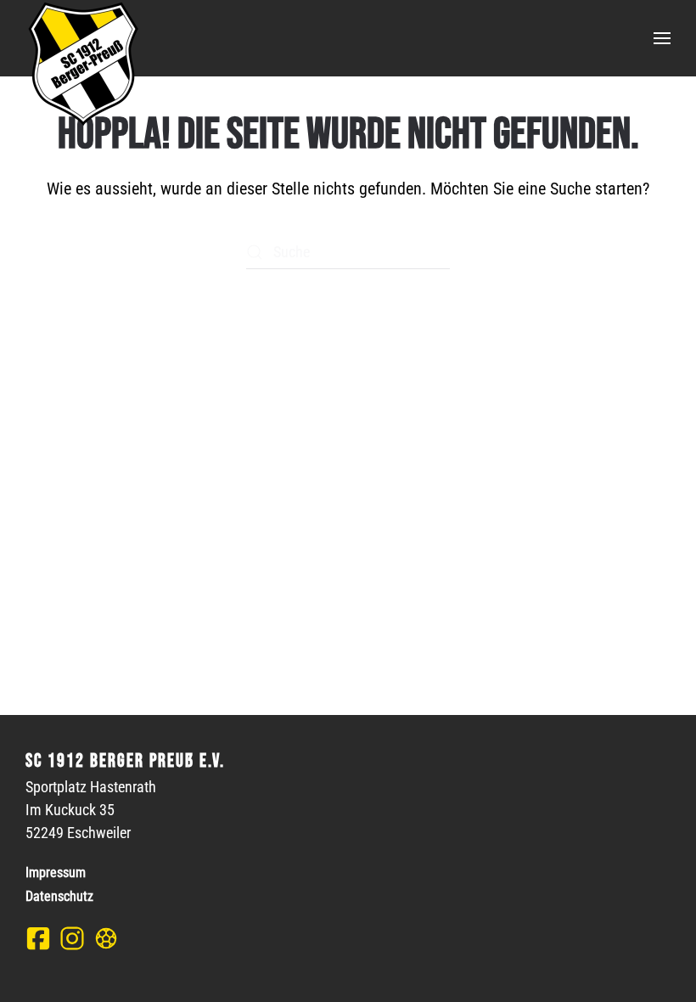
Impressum (55, 872)
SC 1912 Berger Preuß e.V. (125, 761)
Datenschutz (59, 896)
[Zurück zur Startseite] (82, 63)
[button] (662, 38)
